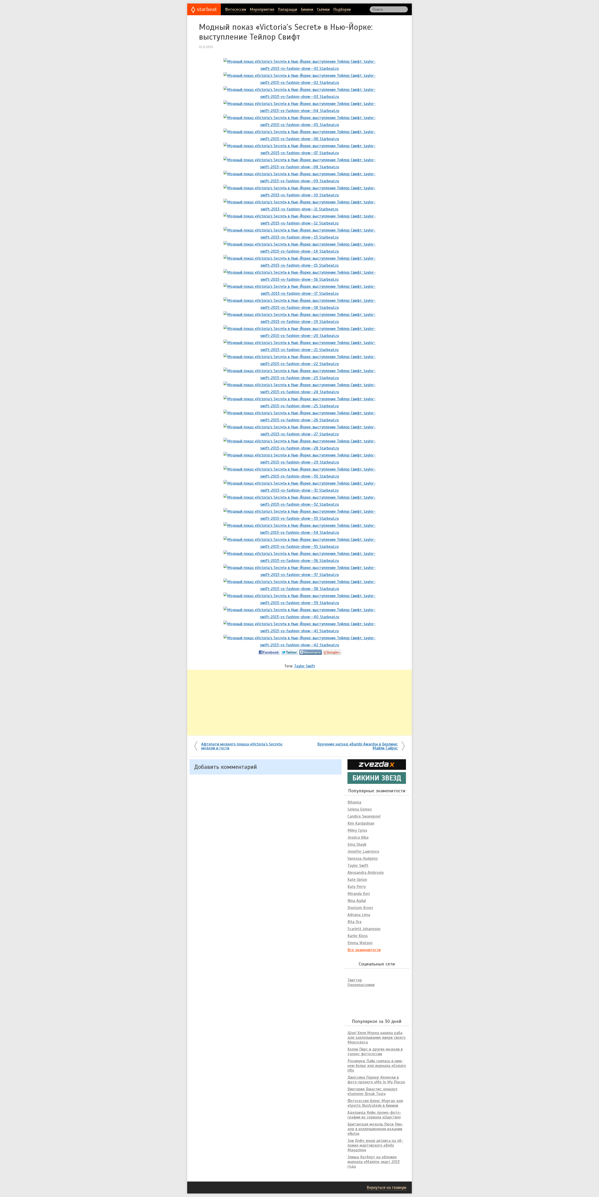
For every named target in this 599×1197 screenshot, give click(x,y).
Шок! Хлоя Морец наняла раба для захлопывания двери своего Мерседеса (376, 1037)
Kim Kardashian (360, 823)
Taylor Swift (304, 666)
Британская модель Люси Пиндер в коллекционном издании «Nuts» (375, 1129)
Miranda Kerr (358, 893)
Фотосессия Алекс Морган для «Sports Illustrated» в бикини (375, 1103)
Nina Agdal (356, 900)
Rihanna (354, 802)
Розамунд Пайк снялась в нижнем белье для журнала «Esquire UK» (376, 1066)
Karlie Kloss (357, 935)
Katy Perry (356, 886)
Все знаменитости (364, 949)
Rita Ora (354, 921)
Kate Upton (357, 879)
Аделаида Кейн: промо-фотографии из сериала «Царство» (374, 1115)
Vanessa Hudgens (362, 858)
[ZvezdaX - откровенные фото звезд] (377, 767)
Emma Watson (360, 942)
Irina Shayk (356, 844)
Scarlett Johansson (363, 928)
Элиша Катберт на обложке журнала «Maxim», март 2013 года (373, 1162)
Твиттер (354, 980)
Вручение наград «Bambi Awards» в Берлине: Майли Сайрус (357, 746)
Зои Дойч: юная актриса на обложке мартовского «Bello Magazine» (375, 1145)
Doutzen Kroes (360, 907)
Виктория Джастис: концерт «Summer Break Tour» (372, 1091)
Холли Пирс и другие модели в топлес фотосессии (375, 1051)
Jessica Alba (358, 837)
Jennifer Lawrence (363, 851)
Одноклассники (361, 984)
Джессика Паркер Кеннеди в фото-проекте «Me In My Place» (376, 1080)
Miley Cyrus (357, 830)
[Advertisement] (299, 702)
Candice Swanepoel (363, 816)
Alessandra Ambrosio (365, 872)
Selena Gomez (359, 809)
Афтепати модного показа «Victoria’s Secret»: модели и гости (242, 746)
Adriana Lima (358, 914)
